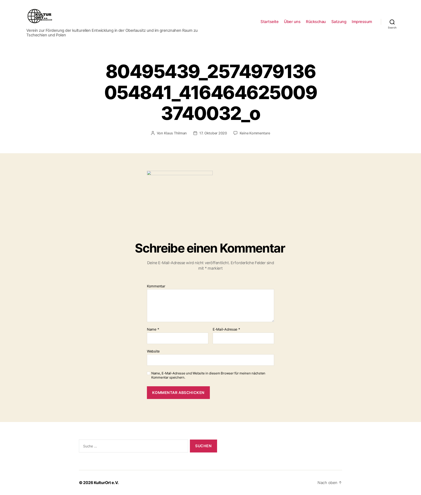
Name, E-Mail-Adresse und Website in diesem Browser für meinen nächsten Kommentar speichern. (208, 375)
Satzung (338, 21)
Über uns (292, 21)
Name (153, 329)
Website (153, 351)
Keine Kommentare (255, 133)
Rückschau (316, 21)
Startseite (269, 21)
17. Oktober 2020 (213, 133)
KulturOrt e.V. (106, 482)
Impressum (362, 21)
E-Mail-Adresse (226, 329)
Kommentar (156, 286)
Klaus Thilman (175, 133)
